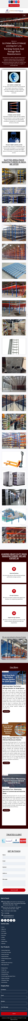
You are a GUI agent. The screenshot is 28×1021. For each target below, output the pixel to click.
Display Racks (5, 968)
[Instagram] (14, 2)
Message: (5, 879)
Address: (5, 873)
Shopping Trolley (5, 980)
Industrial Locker (5, 972)
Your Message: (4, 1007)
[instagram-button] (11, 920)
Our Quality (4, 933)
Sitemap (3, 943)
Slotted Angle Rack (6, 950)
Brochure (4, 935)
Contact (3, 939)
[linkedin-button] (14, 920)
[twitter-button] (5, 920)
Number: (5, 867)
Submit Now (13, 890)
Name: (4, 855)
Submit (14, 1013)
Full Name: (3, 989)
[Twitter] (12, 2)
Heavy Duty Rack (5, 954)
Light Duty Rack (5, 956)
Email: (4, 861)
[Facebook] (10, 2)
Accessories (4, 982)
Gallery (3, 937)
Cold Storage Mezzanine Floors (8, 976)
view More (6, 711)
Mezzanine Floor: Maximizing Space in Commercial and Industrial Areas (14, 791)
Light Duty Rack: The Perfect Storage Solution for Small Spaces (13, 687)
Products (4, 931)
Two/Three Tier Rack (6, 952)
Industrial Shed (5, 974)
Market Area (4, 941)
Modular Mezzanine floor (7, 962)
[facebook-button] (2, 920)
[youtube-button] (8, 920)
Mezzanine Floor (5, 964)
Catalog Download (14, 5)
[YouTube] (18, 2)
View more (14, 177)
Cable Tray (4, 970)
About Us (4, 929)
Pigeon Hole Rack (5, 978)
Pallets (3, 960)
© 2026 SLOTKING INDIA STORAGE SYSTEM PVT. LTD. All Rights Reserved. (14, 1018)
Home (3, 927)
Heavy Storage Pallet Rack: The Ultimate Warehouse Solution (13, 739)
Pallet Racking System (6, 958)
